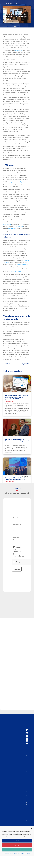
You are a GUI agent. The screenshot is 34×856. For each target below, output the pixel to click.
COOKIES (26, 806)
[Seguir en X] (27, 736)
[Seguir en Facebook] (27, 739)
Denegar (17, 845)
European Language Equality (17, 182)
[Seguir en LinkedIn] (27, 730)
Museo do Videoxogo (22, 264)
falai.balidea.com (18, 226)
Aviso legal (27, 853)
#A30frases (11, 228)
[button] (31, 828)
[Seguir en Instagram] (27, 733)
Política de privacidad (19, 853)
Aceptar (17, 841)
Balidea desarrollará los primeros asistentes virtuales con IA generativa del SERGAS (16, 397)
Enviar (17, 569)
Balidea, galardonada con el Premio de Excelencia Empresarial (17, 440)
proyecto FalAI (19, 50)
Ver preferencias (17, 850)
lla (21, 222)
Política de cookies (9, 853)
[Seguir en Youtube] (27, 742)
